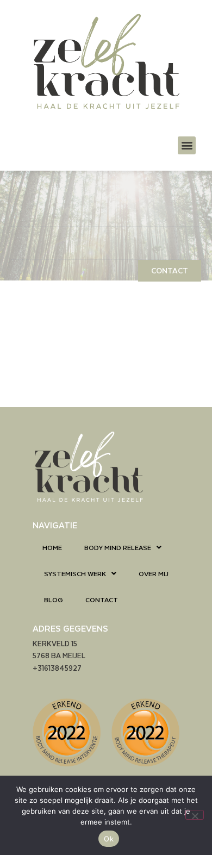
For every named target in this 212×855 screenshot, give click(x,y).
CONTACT (101, 599)
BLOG (53, 599)
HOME (52, 547)
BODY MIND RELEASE (117, 547)
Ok (109, 838)
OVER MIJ (154, 573)
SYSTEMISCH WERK (75, 573)
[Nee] (194, 815)
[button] (187, 145)
